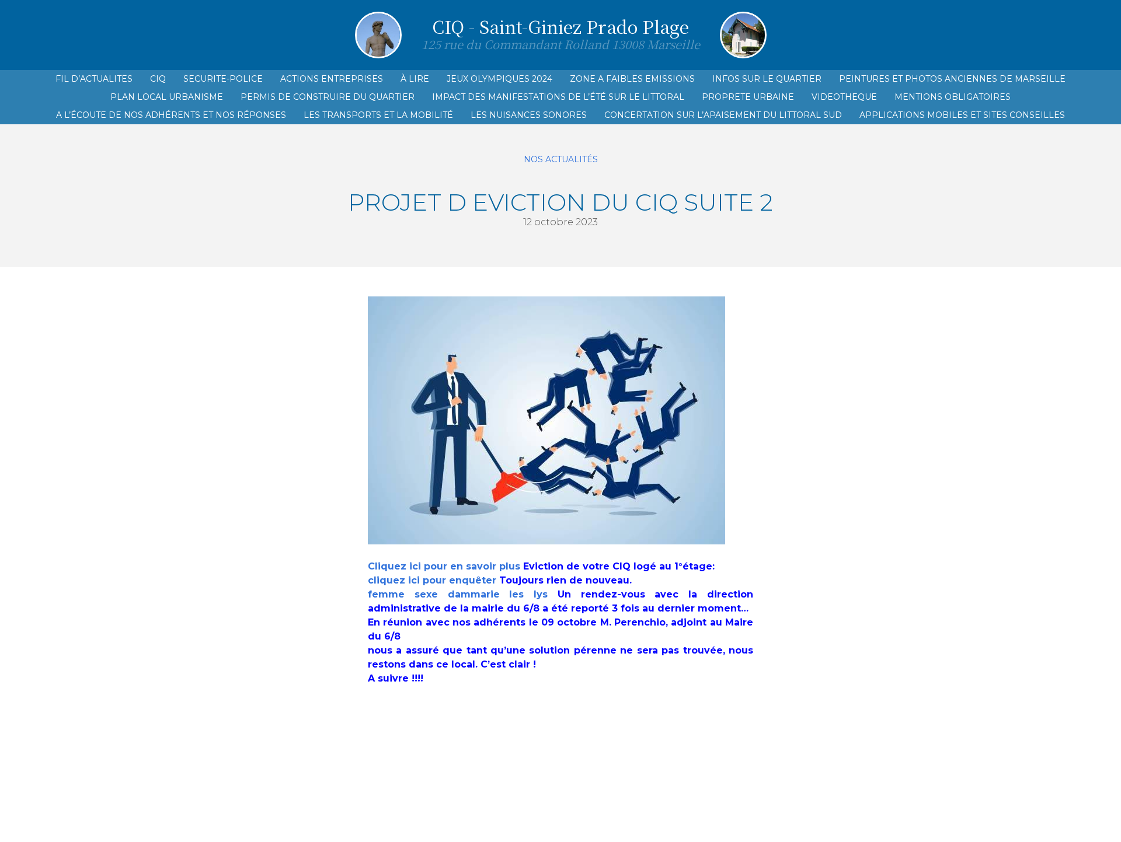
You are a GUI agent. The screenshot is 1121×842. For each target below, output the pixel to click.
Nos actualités (561, 159)
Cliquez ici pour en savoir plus (444, 566)
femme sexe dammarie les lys (458, 594)
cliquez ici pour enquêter (432, 580)
